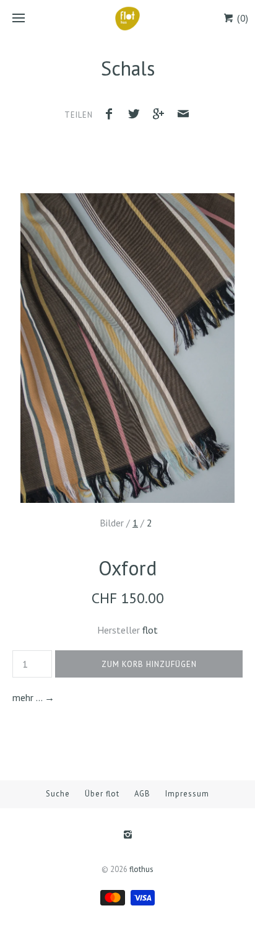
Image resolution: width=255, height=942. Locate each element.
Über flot (102, 793)
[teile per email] (183, 115)
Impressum (187, 793)
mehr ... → (33, 697)
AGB (142, 793)
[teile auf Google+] (161, 115)
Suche (58, 793)
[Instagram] (127, 835)
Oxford (127, 568)
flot (150, 630)
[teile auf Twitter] (137, 115)
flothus (141, 869)
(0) (241, 18)
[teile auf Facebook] (113, 115)
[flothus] (127, 18)
